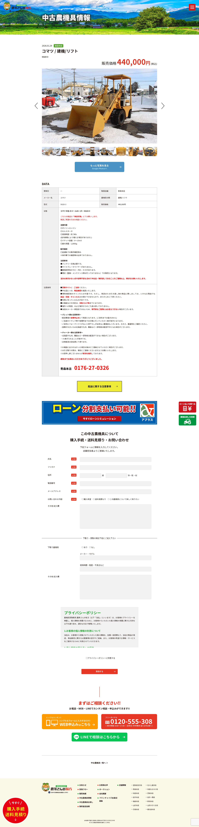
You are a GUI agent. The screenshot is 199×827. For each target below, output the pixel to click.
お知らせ (82, 785)
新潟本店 (150, 801)
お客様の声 (103, 785)
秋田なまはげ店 (151, 789)
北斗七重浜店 (151, 785)
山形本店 (136, 805)
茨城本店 (136, 809)
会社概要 (102, 793)
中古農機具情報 (85, 798)
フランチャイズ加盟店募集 (108, 799)
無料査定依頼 (84, 806)
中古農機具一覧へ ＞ (99, 762)
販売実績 (82, 793)
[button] (36, 106)
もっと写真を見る (99, 167)
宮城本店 (150, 793)
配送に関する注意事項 (99, 386)
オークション (104, 789)
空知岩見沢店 (137, 785)
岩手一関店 (151, 797)
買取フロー (83, 789)
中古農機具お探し (86, 802)
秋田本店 (136, 793)
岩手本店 (136, 797)
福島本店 (136, 801)
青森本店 (136, 789)
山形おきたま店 (151, 805)
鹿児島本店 (151, 809)
